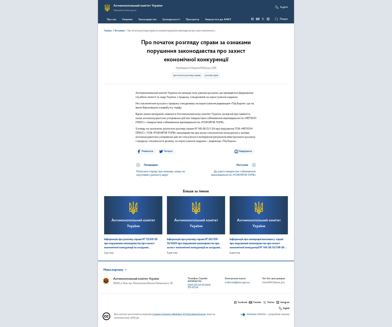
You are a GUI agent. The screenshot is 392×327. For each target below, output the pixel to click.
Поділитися (147, 151)
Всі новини (119, 31)
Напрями (127, 19)
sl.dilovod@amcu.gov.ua (237, 282)
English (284, 7)
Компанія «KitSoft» (256, 314)
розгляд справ (211, 75)
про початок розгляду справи (187, 75)
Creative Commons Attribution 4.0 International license (179, 314)
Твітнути (168, 151)
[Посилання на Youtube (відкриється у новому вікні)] (258, 19)
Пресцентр (192, 19)
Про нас (111, 19)
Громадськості (171, 19)
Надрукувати (245, 151)
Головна (108, 31)
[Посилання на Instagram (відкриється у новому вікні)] (268, 19)
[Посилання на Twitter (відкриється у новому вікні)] (263, 19)
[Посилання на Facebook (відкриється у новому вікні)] (252, 19)
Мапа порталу (113, 270)
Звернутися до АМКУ (218, 19)
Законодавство (147, 19)
